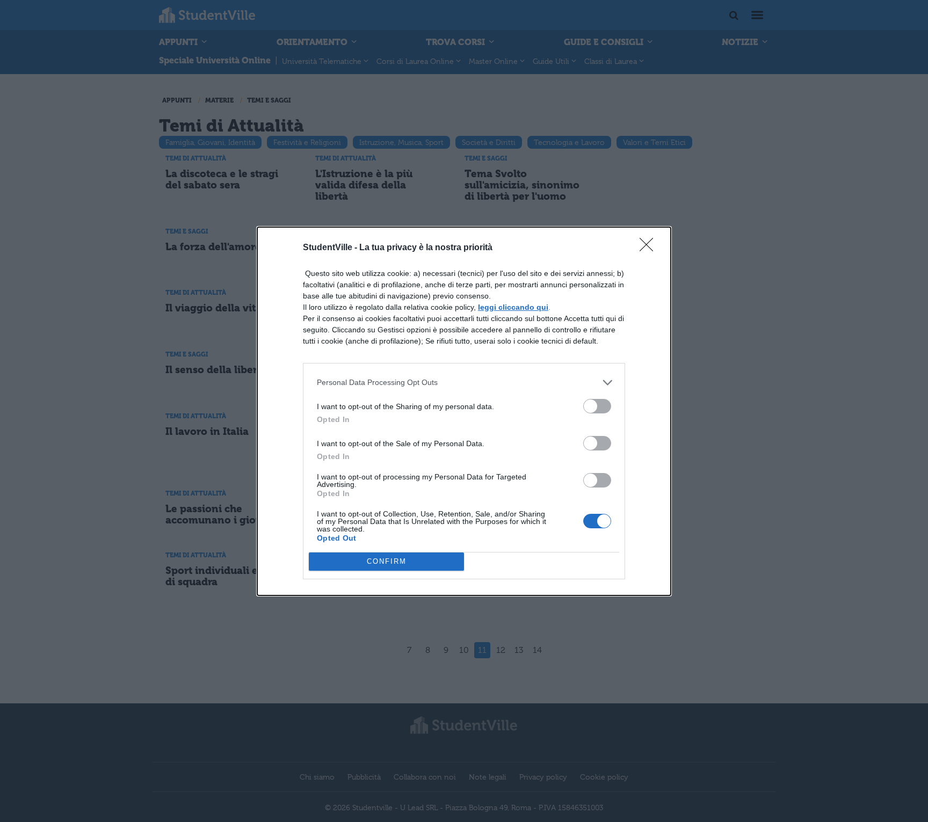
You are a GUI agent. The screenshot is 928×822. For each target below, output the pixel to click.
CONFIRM (387, 561)
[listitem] (464, 382)
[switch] (597, 406)
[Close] (650, 248)
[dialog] (464, 411)
